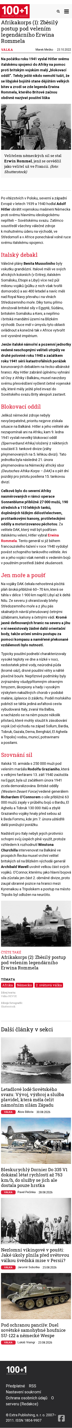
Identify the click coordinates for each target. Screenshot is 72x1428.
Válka (8, 1112)
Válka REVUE (9, 996)
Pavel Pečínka (27, 1192)
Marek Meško (44, 49)
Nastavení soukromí (23, 1392)
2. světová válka (49, 985)
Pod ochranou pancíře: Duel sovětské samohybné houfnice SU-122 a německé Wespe (33, 1330)
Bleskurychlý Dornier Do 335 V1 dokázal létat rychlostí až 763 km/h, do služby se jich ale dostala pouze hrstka (34, 1177)
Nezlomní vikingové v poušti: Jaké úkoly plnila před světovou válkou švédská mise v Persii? (35, 1255)
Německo (24, 985)
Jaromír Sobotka (29, 1267)
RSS (32, 1386)
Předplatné (15, 1386)
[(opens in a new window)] (61, 1403)
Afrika (7, 985)
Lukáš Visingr (26, 1342)
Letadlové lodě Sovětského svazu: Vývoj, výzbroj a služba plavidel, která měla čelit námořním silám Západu (32, 1097)
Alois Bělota (25, 1112)
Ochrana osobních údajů (26, 1398)
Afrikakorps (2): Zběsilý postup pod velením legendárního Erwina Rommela (33, 962)
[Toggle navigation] (66, 11)
